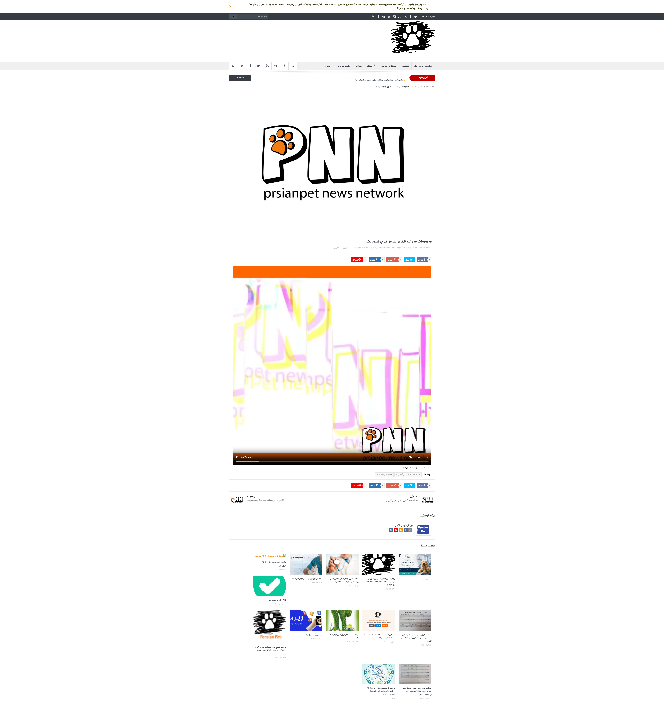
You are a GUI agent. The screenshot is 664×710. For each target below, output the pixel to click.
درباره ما (327, 66)
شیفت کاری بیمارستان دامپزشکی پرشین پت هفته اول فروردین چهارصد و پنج (416, 691)
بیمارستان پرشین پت (423, 66)
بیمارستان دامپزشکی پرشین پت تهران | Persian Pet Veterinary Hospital (380, 582)
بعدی (252, 496)
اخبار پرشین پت (408, 248)
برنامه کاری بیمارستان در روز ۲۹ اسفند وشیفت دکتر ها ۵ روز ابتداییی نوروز (380, 691)
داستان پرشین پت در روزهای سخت (306, 579)
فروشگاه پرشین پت (361, 248)
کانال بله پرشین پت (277, 600)
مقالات (359, 66)
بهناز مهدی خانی (403, 525)
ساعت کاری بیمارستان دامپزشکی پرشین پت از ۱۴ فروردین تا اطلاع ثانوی (416, 638)
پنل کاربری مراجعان (388, 66)
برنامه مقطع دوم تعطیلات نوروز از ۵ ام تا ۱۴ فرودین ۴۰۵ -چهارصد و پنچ (270, 650)
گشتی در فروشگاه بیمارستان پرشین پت (265, 500)
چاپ (344, 248)
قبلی (412, 496)
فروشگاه (405, 66)
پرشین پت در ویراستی (312, 635)
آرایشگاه (371, 66)
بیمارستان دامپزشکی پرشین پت (381, 248)
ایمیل (335, 248)
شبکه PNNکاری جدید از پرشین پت (401, 500)
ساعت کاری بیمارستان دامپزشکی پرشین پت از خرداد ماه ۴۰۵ (378, 78)
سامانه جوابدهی (343, 66)
